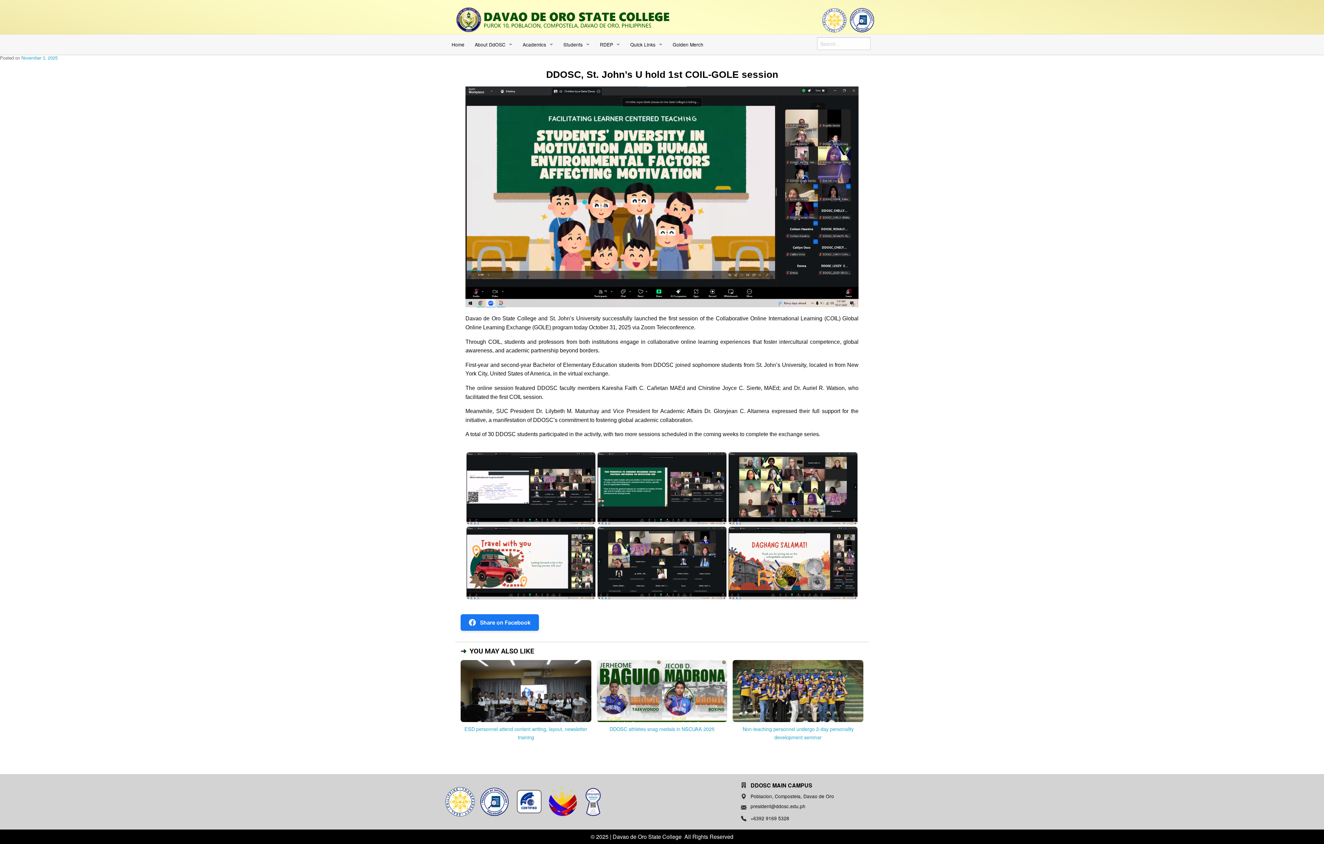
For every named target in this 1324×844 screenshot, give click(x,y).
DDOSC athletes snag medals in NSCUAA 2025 (662, 728)
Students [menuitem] (573, 44)
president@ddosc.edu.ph (778, 806)
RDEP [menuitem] (606, 44)
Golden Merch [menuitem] (688, 44)
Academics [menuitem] (534, 44)
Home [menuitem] (458, 44)
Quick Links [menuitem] (642, 44)
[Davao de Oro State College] (563, 20)
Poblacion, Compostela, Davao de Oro (792, 796)
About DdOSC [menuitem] (490, 44)
